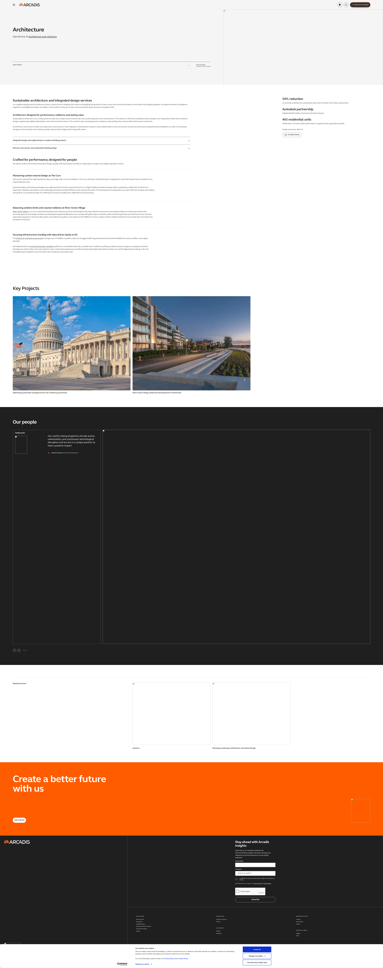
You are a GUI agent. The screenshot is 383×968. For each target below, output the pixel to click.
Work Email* (239, 861)
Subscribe (255, 900)
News (297, 935)
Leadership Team (140, 924)
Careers (298, 924)
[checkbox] (236, 879)
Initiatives (218, 933)
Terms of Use (257, 883)
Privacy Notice (169, 958)
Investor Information (141, 928)
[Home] (29, 4)
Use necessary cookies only (257, 962)
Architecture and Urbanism (42, 37)
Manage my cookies (142, 964)
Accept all (257, 949)
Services (218, 921)
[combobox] (255, 873)
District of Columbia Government (29, 238)
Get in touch (19, 820)
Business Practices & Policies (143, 926)
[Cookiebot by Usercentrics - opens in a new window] (122, 964)
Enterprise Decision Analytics (41, 247)
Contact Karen (294, 135)
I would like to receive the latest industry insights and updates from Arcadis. (257, 879)
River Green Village (20, 212)
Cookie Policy (183, 958)
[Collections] (339, 4)
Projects (218, 931)
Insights (298, 933)
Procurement (299, 921)
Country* (238, 869)
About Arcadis (140, 919)
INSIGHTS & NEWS (301, 930)
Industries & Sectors (221, 919)
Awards (138, 931)
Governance (139, 921)
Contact (298, 919)
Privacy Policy (267, 883)
